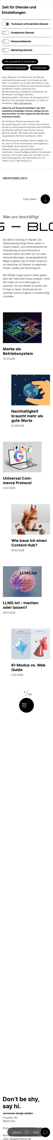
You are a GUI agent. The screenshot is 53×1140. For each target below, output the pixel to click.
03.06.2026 (27, 418)
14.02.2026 (17, 482)
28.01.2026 (20, 607)
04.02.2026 (29, 545)
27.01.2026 (28, 669)
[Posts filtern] (45, 199)
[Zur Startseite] (15, 178)
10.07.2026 (18, 353)
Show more (24, 705)
